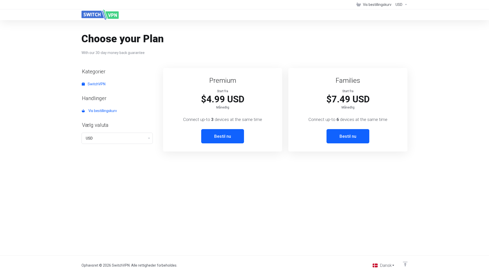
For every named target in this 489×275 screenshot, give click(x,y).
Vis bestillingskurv (102, 111)
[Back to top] (405, 264)
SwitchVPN (96, 84)
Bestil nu (222, 136)
